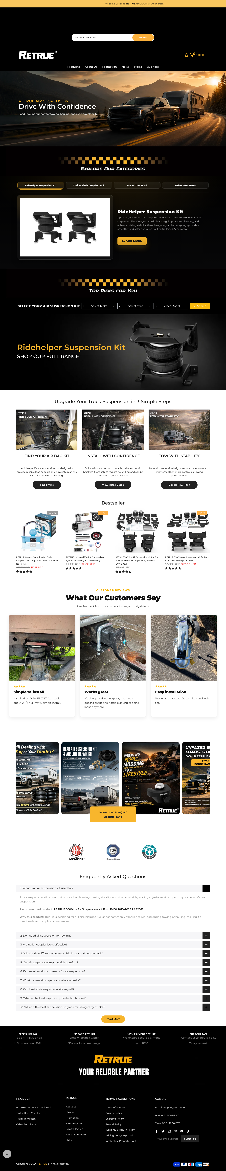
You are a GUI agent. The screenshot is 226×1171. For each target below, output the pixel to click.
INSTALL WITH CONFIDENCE (113, 456)
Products (73, 66)
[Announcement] (127, 3)
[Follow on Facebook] (156, 1131)
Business (153, 66)
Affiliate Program (76, 1134)
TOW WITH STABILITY (179, 456)
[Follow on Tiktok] (188, 1131)
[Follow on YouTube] (181, 1131)
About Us (91, 66)
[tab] (40, 185)
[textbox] (100, 306)
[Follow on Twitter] (162, 1131)
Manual (70, 1112)
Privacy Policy (114, 1113)
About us (71, 1106)
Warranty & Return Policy (120, 1129)
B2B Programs (74, 1123)
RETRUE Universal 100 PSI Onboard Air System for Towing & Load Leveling (85, 559)
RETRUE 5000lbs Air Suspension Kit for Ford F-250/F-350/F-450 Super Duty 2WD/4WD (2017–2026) (137, 560)
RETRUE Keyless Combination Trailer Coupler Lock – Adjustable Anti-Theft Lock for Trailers (37, 560)
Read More (113, 1019)
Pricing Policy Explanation (121, 1135)
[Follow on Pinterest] (175, 1131)
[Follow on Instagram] (169, 1131)
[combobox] (99, 306)
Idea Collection (74, 1128)
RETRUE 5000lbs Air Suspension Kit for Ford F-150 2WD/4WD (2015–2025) (187, 559)
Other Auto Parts (26, 1124)
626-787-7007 (171, 1115)
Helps (138, 66)
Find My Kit (47, 484)
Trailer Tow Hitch (26, 1118)
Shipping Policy (115, 1118)
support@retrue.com (175, 1107)
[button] (24, 571)
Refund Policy (114, 1124)
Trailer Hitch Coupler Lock (31, 1113)
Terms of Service (115, 1107)
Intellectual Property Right (121, 1141)
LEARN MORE (132, 240)
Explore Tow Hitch (179, 484)
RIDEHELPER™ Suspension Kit (34, 1107)
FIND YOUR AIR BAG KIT (46, 456)
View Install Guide (113, 484)
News (125, 66)
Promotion (109, 66)
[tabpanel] (113, 227)
